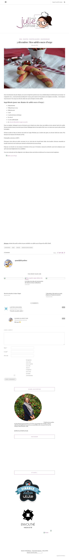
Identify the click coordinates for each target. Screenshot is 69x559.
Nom (5, 348)
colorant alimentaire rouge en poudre (18, 122)
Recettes (25, 38)
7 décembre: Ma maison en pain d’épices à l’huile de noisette (54, 294)
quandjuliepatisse (21, 260)
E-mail (6, 351)
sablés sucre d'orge (27, 247)
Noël (20, 38)
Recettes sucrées (34, 38)
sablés (18, 247)
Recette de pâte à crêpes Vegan (12, 293)
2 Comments (7, 252)
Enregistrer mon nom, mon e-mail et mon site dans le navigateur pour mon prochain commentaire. (29, 367)
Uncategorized (45, 38)
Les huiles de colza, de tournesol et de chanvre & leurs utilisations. (34, 282)
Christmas (7, 247)
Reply (63, 307)
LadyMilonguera (16, 307)
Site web (6, 355)
